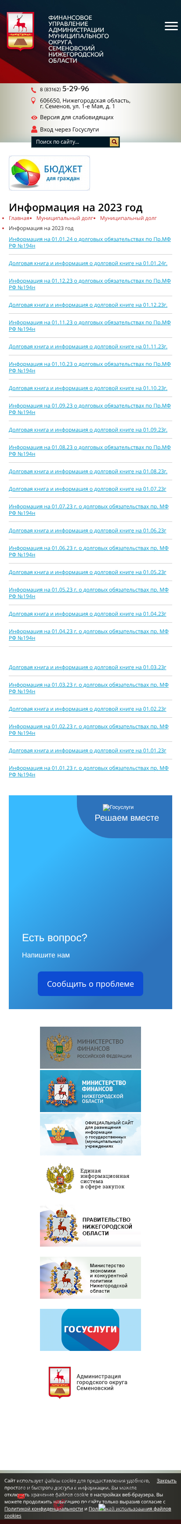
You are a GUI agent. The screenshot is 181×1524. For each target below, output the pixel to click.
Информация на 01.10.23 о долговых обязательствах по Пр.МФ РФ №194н (90, 367)
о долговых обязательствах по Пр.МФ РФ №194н (90, 450)
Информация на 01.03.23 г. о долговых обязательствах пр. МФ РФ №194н (89, 688)
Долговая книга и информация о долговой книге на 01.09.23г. (88, 429)
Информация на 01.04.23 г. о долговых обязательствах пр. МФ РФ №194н (89, 634)
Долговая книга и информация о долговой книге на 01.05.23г (88, 572)
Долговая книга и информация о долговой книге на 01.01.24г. (88, 263)
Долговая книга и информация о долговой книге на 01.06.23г (88, 530)
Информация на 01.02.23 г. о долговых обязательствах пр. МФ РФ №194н (89, 730)
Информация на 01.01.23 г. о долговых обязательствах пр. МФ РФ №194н (89, 771)
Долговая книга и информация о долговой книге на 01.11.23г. (88, 346)
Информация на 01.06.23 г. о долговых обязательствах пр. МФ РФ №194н (89, 551)
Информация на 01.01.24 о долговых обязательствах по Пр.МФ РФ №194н (90, 242)
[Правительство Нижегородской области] (90, 1226)
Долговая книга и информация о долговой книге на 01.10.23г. (88, 388)
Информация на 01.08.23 (40, 447)
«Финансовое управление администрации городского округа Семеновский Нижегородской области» (92, 1483)
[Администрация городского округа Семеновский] (90, 1383)
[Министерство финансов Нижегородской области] (90, 1091)
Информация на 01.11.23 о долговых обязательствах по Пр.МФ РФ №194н (90, 326)
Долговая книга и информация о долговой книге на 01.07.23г (88, 489)
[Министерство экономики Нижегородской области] (90, 1278)
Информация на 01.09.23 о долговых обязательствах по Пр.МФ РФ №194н (90, 409)
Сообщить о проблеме (90, 983)
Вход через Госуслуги (69, 129)
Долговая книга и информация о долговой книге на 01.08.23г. (88, 471)
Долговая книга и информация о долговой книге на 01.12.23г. (88, 304)
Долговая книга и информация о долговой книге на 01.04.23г (88, 613)
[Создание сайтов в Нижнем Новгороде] (75, 1505)
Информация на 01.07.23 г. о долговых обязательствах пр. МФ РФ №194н (89, 510)
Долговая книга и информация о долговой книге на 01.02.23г (88, 708)
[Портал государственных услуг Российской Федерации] (90, 1330)
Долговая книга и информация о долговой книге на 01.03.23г (88, 667)
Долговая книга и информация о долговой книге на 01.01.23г (88, 750)
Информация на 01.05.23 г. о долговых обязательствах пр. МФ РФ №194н (89, 593)
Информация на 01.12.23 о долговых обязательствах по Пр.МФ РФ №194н (90, 284)
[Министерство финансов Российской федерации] (90, 1048)
